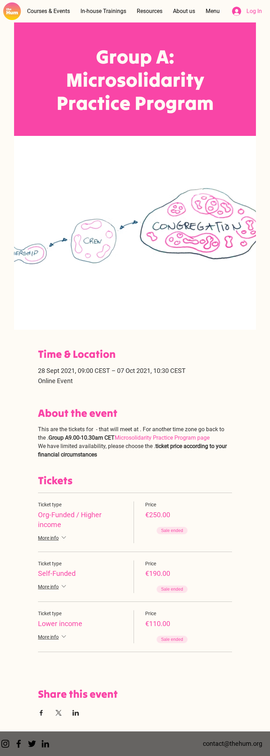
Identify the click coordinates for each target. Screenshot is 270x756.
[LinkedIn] (45, 743)
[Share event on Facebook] (41, 713)
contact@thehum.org (232, 743)
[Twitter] (32, 743)
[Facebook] (18, 743)
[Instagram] (5, 743)
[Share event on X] (58, 713)
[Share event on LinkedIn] (75, 713)
